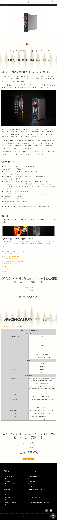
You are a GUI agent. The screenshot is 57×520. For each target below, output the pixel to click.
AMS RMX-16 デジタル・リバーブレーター (14, 251)
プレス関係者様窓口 (10, 505)
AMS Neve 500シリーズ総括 (10, 263)
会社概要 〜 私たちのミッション (37, 495)
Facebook (32, 483)
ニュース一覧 (9, 476)
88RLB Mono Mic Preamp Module (11, 256)
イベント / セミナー (10, 481)
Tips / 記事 (8, 478)
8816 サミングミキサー (9, 271)
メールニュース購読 (10, 483)
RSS (31, 486)
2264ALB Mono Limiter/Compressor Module (14, 261)
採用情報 (32, 500)
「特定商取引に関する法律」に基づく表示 (39, 502)
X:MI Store (32, 481)
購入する (28, 459)
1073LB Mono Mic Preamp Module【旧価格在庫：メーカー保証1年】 (28, 280)
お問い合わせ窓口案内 (11, 502)
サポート (8, 497)
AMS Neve (7, 4)
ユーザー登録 (9, 500)
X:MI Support (33, 478)
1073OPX (5, 266)
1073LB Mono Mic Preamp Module (12, 253)
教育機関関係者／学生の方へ (12, 495)
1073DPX (5, 268)
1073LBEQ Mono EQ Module (10, 258)
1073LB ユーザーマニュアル (11, 326)
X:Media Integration (34, 476)
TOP (2, 4)
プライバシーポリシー (35, 497)
